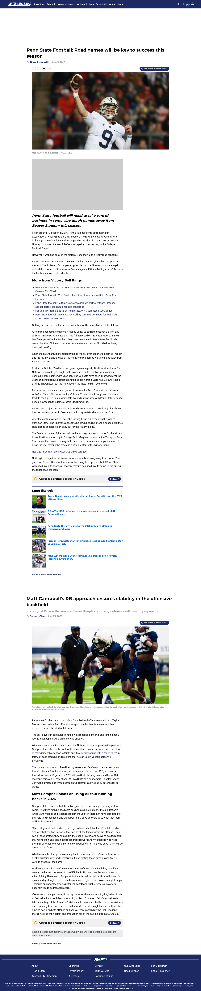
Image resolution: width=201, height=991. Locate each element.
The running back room (44, 767)
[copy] (49, 68)
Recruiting (39, 4)
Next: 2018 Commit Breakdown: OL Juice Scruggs (59, 451)
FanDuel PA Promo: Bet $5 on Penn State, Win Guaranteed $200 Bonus (73, 310)
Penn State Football (51, 574)
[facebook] (183, 4)
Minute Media (17, 983)
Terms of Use (102, 970)
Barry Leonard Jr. (40, 62)
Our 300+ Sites (132, 965)
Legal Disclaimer (160, 970)
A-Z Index (74, 976)
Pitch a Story (38, 970)
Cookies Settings (104, 976)
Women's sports (66, 4)
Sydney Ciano (38, 616)
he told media (111, 828)
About (112, 4)
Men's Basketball (98, 4)
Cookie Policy (131, 970)
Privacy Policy (76, 970)
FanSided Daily (159, 965)
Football (51, 4)
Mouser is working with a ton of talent (96, 753)
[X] (178, 4)
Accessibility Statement (44, 976)
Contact (99, 965)
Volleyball (82, 4)
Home (35, 574)
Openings (74, 965)
